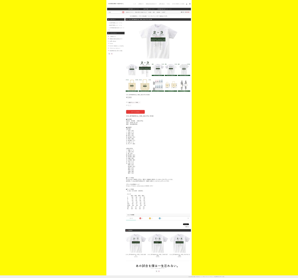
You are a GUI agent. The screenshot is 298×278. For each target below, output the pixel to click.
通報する (187, 226)
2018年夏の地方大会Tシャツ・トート (164, 9)
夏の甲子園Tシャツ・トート (149, 9)
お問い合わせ (162, 3)
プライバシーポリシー (115, 48)
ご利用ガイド (141, 3)
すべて (131, 218)
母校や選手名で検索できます (141, 12)
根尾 (154, 12)
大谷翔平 (163, 12)
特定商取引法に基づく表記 (116, 50)
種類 (127, 102)
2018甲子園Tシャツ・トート (133, 9)
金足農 (150, 12)
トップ (134, 3)
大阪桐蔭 (158, 12)
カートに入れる (135, 112)
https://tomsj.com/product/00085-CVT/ (139, 186)
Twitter (168, 3)
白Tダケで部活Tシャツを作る (178, 3)
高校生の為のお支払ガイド (151, 3)
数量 (127, 105)
